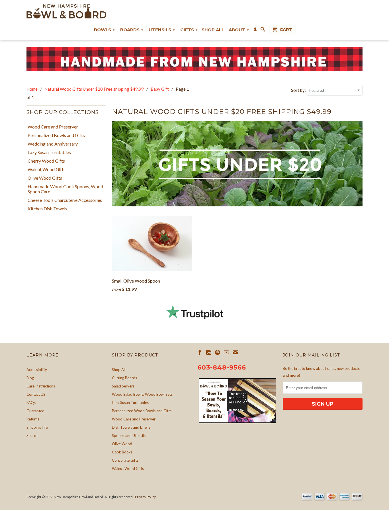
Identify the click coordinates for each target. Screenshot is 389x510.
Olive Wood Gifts (45, 178)
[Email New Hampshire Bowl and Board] (235, 352)
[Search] (263, 30)
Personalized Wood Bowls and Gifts (141, 411)
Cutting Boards (124, 378)
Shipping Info (37, 427)
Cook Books (122, 452)
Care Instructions (40, 386)
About (239, 29)
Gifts (189, 29)
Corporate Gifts (125, 460)
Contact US (35, 394)
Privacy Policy (145, 497)
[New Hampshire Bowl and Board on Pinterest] (217, 352)
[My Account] (255, 30)
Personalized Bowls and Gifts (56, 135)
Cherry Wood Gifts (46, 160)
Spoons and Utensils (129, 435)
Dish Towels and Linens (131, 427)
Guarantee (35, 411)
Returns (32, 419)
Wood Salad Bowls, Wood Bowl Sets (142, 394)
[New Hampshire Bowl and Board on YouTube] (226, 352)
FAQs (31, 402)
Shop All (213, 29)
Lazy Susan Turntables (49, 152)
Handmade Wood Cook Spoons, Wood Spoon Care (65, 189)
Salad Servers (123, 386)
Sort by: (299, 90)
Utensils (162, 29)
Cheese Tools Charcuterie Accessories (65, 200)
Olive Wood (122, 443)
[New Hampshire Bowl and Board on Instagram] (208, 352)
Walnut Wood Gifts (46, 169)
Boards (131, 29)
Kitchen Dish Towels (47, 208)
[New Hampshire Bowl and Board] (66, 11)
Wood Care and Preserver (53, 126)
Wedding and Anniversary (53, 143)
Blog (30, 378)
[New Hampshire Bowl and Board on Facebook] (199, 352)
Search (32, 435)
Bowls (104, 29)
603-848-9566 (221, 367)
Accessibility (36, 369)
